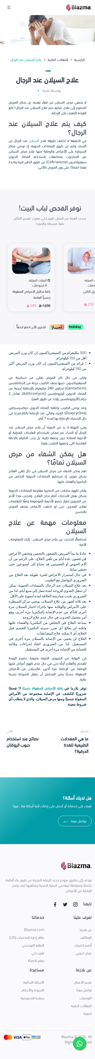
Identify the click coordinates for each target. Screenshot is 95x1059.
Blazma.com (34, 929)
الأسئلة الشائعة (33, 982)
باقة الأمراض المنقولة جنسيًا (43, 688)
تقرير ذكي (37, 953)
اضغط (88, 1013)
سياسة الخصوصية (32, 998)
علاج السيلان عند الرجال (26, 60)
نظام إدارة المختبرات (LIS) (26, 937)
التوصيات (86, 998)
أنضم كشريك (83, 945)
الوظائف (86, 937)
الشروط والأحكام (33, 990)
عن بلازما (86, 929)
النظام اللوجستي (33, 945)
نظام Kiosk (36, 960)
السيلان (34, 140)
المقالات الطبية (81, 1005)
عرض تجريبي (84, 953)
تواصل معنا (74, 822)
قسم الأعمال (83, 982)
